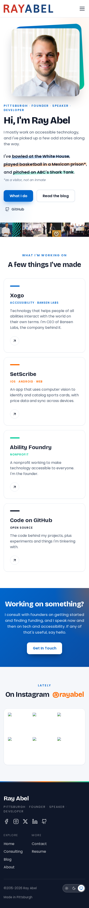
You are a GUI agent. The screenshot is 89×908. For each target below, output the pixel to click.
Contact (39, 843)
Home (9, 843)
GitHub (17, 209)
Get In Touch (44, 648)
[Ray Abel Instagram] (16, 821)
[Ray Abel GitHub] (44, 821)
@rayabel (68, 694)
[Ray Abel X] (25, 821)
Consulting (13, 851)
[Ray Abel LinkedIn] (35, 821)
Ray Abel (16, 798)
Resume (39, 851)
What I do (18, 196)
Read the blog (56, 196)
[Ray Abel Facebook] (6, 821)
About (9, 867)
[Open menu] (82, 9)
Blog (7, 859)
